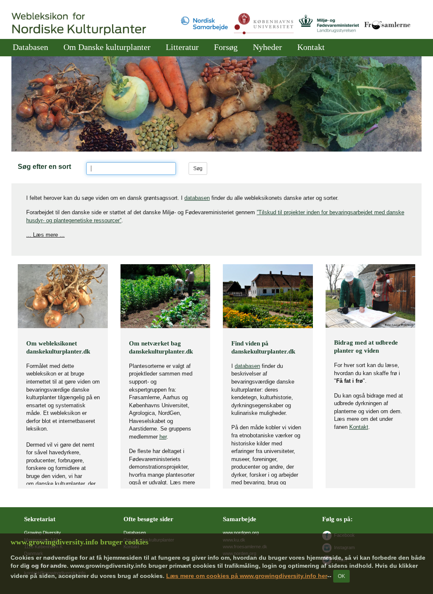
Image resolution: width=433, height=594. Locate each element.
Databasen (30, 47)
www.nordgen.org (241, 532)
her (163, 437)
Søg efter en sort (44, 166)
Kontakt (311, 47)
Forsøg (226, 47)
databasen (197, 198)
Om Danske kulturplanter (107, 47)
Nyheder (267, 47)
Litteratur (182, 47)
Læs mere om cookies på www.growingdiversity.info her (246, 575)
